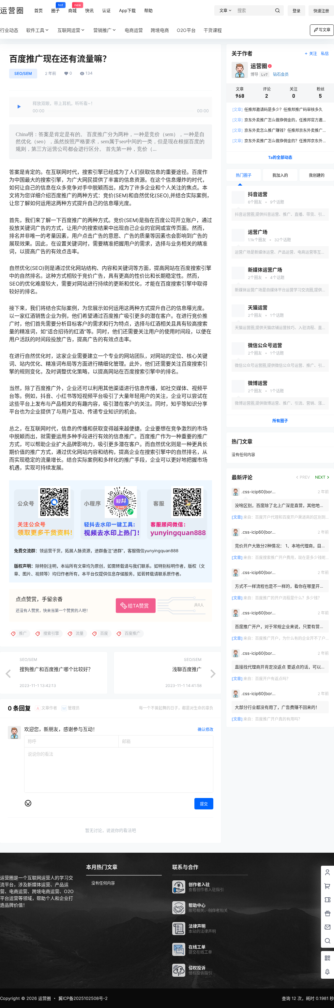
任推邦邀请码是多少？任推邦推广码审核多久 (277, 109)
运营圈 (44, 998)
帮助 (148, 10)
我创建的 (317, 175)
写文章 (324, 29)
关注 (313, 53)
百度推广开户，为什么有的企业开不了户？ (292, 638)
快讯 (89, 10)
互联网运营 (68, 30)
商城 (72, 8)
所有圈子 (280, 420)
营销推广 (102, 30)
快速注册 (321, 10)
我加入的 (280, 175)
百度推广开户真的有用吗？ (278, 719)
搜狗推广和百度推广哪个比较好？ (56, 669)
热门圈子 (243, 175)
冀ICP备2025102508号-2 (83, 998)
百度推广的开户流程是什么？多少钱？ (288, 597)
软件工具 (35, 30)
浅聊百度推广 (187, 669)
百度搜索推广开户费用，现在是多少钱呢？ (292, 557)
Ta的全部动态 (280, 157)
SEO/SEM (23, 73)
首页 (38, 10)
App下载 (127, 10)
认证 (106, 10)
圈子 (55, 8)
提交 (204, 804)
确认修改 (205, 729)
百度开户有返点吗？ (272, 678)
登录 (296, 10)
